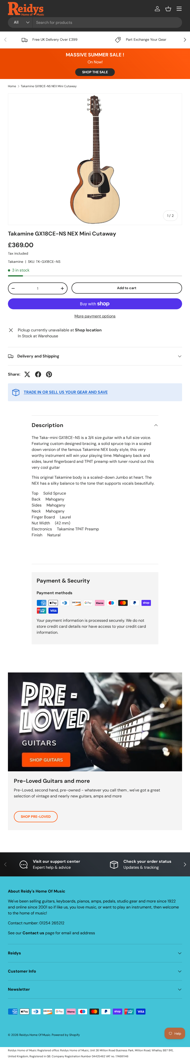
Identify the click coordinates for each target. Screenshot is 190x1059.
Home (12, 86)
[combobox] (95, 22)
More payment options (95, 316)
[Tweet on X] (27, 374)
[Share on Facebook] (38, 374)
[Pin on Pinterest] (49, 374)
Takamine (15, 261)
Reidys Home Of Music (34, 1035)
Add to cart (126, 288)
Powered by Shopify (66, 1035)
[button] (168, 8)
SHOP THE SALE (95, 72)
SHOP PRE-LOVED (36, 816)
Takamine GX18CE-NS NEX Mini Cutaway (49, 86)
